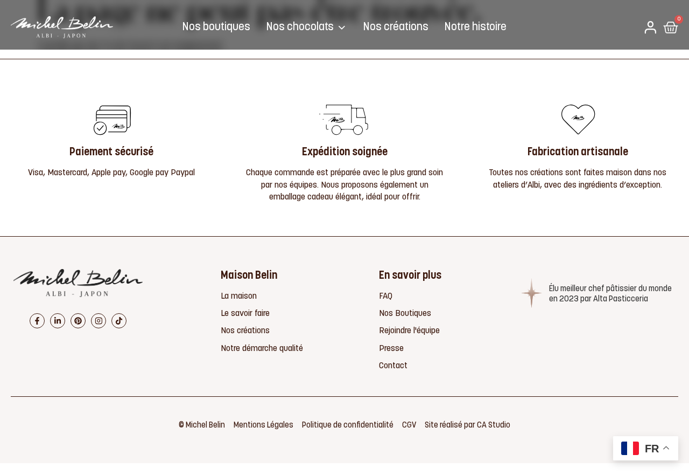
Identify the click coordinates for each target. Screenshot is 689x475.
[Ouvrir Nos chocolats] (341, 27)
